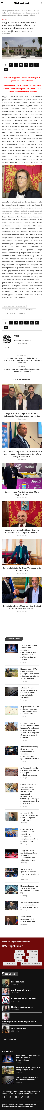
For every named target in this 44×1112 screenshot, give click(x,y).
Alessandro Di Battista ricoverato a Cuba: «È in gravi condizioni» (29, 816)
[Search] (42, 3)
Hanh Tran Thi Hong (21, 990)
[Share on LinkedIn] (31, 65)
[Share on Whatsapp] (36, 65)
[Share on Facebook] (16, 65)
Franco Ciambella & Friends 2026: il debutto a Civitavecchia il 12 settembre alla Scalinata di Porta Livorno (28, 652)
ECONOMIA (32, 958)
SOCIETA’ (33, 961)
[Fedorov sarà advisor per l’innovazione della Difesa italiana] (11, 905)
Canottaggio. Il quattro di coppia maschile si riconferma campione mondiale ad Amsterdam (29, 835)
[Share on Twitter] (21, 65)
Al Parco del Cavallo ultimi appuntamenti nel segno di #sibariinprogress (29, 771)
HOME (19, 951)
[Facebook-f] (4, 1097)
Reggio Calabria (9, 313)
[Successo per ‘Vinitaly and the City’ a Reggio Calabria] (22, 476)
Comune (29, 11)
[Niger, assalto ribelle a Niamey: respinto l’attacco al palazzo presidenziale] (11, 710)
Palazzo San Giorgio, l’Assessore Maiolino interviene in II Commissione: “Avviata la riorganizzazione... (22, 454)
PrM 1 (16, 336)
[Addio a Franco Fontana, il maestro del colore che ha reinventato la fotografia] (11, 691)
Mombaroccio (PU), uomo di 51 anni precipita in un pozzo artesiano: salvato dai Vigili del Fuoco (29, 673)
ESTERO (33, 954)
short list (22, 313)
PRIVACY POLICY (10, 1040)
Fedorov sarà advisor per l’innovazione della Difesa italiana (29, 905)
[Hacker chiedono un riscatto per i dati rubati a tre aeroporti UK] (11, 889)
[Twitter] (10, 1097)
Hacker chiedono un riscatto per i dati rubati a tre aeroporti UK (29, 889)
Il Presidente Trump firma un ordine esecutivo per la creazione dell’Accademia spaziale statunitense (29, 753)
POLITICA (19, 954)
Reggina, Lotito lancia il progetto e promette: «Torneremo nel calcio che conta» (28, 855)
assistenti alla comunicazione (14, 306)
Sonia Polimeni (18, 1028)
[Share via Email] (6, 69)
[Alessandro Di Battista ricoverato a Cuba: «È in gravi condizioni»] (11, 816)
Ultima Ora (7, 1051)
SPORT (18, 958)
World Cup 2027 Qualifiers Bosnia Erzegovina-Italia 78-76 (29, 873)
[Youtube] (16, 1097)
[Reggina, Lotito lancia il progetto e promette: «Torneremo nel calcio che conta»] (11, 853)
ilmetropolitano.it (8, 11)
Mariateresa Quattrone (22, 1007)
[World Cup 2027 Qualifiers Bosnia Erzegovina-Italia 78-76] (11, 872)
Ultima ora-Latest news (31, 964)
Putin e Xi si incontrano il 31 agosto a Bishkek (27, 919)
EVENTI (20, 961)
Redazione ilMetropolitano (23, 999)
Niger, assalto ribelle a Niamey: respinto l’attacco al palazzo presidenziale (29, 710)
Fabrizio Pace (17, 982)
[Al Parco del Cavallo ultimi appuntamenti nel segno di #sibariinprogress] (11, 771)
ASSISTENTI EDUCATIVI (11, 310)
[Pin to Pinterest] (26, 65)
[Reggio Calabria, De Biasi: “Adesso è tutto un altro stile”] (22, 552)
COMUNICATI (20, 11)
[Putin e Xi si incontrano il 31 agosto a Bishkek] (11, 920)
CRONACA (33, 951)
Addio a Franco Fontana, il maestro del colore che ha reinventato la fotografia (28, 692)
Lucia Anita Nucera (27, 310)
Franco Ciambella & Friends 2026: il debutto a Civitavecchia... (28, 1058)
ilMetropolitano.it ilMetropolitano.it (19, 1021)
